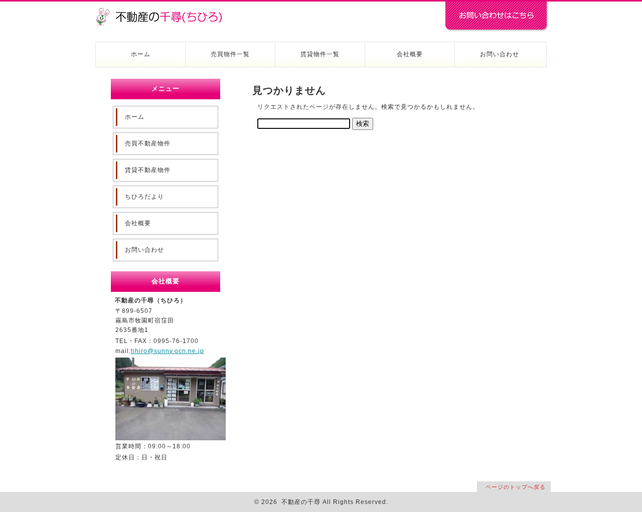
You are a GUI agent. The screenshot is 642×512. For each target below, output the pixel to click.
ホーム (140, 54)
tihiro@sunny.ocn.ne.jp (167, 351)
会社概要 (410, 54)
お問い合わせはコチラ (496, 17)
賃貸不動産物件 (148, 170)
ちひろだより (144, 196)
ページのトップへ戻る (516, 487)
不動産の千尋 (163, 11)
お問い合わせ (499, 54)
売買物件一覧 (230, 54)
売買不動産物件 (148, 143)
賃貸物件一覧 (320, 54)
